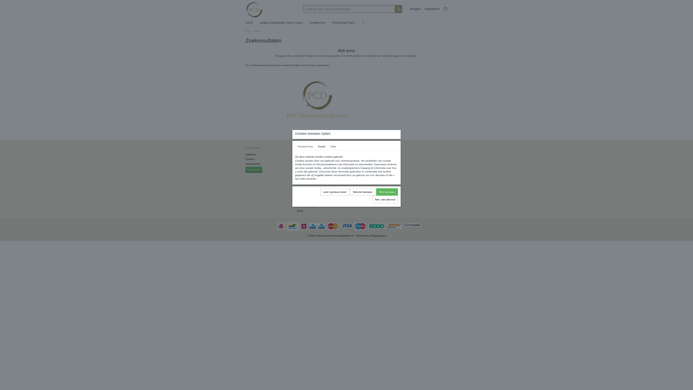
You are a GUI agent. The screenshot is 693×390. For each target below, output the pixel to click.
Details (322, 146)
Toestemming (305, 146)
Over (333, 146)
